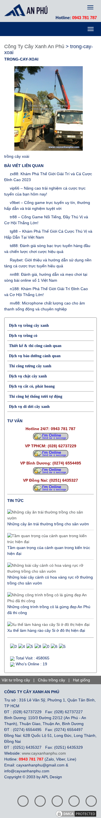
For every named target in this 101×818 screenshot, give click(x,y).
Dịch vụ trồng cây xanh (29, 325)
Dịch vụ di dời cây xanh (29, 406)
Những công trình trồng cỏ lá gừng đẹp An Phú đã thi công (48, 609)
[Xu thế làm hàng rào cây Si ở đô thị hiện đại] (48, 625)
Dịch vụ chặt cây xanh (28, 376)
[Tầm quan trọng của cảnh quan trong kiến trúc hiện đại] (49, 539)
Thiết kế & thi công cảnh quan (35, 346)
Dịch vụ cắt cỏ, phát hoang (32, 386)
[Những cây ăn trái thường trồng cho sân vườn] (49, 515)
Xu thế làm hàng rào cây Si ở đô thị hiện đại (46, 630)
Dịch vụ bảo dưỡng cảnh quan (35, 356)
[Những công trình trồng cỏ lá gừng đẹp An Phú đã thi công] (49, 598)
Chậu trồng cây (51, 680)
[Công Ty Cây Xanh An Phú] (27, 10)
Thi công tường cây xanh (30, 366)
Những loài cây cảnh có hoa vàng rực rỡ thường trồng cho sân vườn (50, 580)
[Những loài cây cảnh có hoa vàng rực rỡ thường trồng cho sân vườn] (49, 568)
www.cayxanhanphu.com (44, 753)
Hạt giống (81, 680)
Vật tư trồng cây (16, 680)
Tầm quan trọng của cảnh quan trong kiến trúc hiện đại (48, 550)
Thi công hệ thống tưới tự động (35, 396)
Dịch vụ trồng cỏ (23, 336)
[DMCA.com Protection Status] (78, 813)
